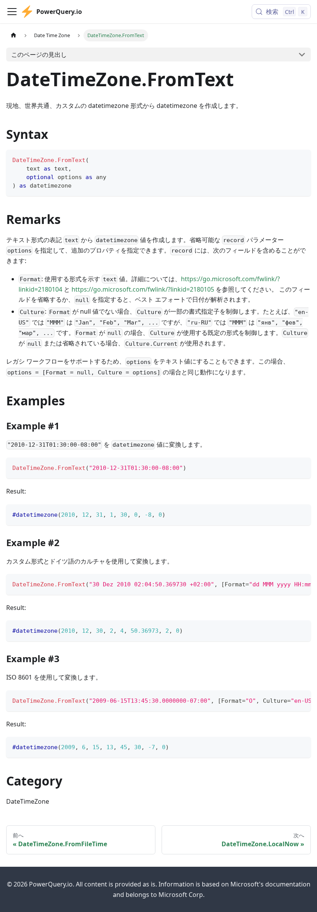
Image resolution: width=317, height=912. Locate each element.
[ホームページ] (13, 35)
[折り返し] (287, 583)
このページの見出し (39, 54)
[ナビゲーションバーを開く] (12, 11)
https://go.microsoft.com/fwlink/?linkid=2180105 (143, 289)
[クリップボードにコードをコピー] (301, 159)
